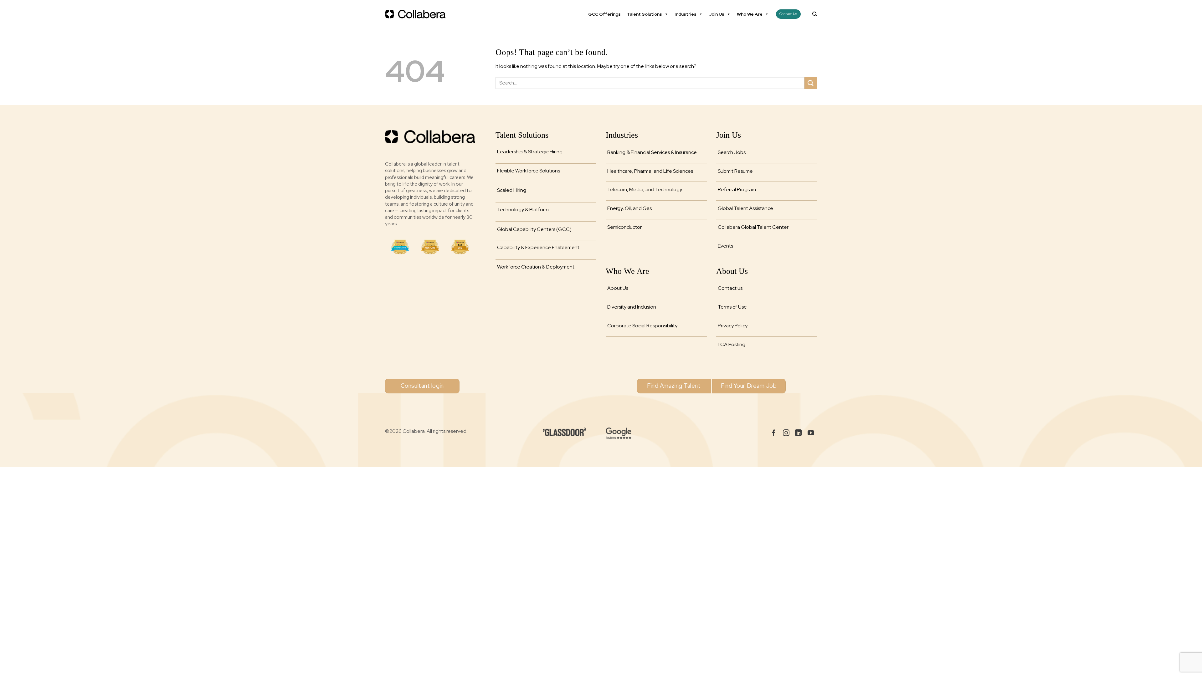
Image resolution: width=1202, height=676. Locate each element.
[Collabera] (416, 14)
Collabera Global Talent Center (753, 227)
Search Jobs (732, 152)
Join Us (716, 14)
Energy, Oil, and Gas (629, 208)
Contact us (730, 288)
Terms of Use (732, 307)
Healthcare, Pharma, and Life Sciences (650, 171)
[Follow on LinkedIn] (798, 433)
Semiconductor (624, 227)
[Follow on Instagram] (786, 433)
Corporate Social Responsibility (642, 325)
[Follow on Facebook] (773, 433)
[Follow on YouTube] (810, 433)
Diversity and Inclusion (631, 307)
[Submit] (810, 83)
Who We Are (750, 14)
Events (725, 246)
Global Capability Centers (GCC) (534, 229)
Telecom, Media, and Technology (644, 189)
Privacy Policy (732, 325)
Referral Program (737, 189)
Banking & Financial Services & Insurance (652, 152)
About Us (617, 288)
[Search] (814, 14)
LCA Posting (731, 344)
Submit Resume (735, 171)
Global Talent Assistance (745, 208)
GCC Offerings (604, 14)
